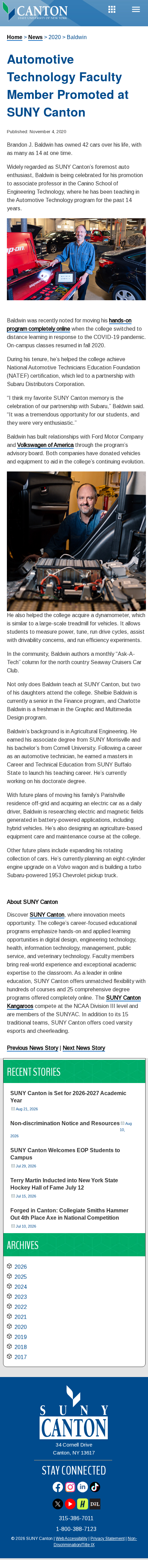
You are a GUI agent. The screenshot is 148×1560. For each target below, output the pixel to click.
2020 (20, 1327)
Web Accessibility (71, 1538)
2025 (20, 1277)
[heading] (37, 12)
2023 (20, 1297)
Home (14, 37)
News (35, 37)
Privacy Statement (108, 1538)
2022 (20, 1307)
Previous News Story (32, 1048)
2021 (20, 1317)
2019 (20, 1337)
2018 (20, 1347)
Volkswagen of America (45, 445)
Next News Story (84, 1048)
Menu (136, 9)
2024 (20, 1287)
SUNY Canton (47, 915)
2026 (20, 1267)
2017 (20, 1357)
